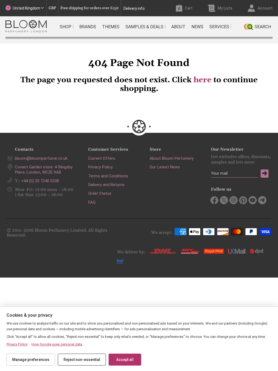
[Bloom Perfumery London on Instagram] (233, 200)
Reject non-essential (82, 359)
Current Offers (101, 158)
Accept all (125, 359)
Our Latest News (165, 167)
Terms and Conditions (108, 176)
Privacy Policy (100, 167)
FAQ (92, 202)
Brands (87, 26)
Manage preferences (30, 359)
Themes (110, 26)
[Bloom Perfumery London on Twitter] (224, 200)
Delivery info (134, 8)
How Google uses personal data (56, 344)
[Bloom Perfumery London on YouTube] (252, 200)
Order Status (99, 193)
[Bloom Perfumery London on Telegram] (262, 200)
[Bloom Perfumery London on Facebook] (214, 200)
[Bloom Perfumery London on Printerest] (243, 200)
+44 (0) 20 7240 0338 (40, 180)
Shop (65, 26)
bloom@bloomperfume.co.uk (41, 158)
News (197, 26)
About (178, 26)
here (202, 80)
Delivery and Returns (106, 184)
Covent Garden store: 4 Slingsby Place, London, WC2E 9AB (43, 169)
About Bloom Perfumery (172, 158)
